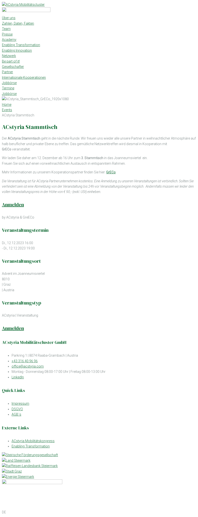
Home (6, 104)
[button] (99, 512)
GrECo (111, 172)
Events (7, 110)
